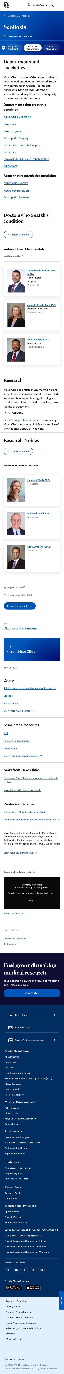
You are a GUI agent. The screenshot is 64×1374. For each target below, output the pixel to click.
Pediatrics (10, 152)
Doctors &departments (33, 47)
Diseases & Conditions (18, 15)
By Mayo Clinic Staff (14, 587)
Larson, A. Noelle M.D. (38, 480)
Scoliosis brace (11, 703)
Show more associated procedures (21, 755)
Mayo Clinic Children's (17, 116)
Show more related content (17, 710)
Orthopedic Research (17, 197)
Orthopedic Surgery (16, 138)
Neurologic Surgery (16, 183)
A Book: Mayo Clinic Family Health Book (24, 812)
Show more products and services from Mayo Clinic (30, 819)
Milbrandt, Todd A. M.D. (39, 513)
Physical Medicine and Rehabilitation (26, 159)
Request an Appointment (21, 36)
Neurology (10, 124)
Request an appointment (19, 605)
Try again (32, 900)
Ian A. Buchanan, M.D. (38, 339)
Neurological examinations (17, 740)
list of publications (22, 420)
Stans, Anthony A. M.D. (39, 546)
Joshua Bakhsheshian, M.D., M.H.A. (41, 272)
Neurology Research (16, 190)
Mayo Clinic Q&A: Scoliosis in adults (22, 789)
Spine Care (10, 165)
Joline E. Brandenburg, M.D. (41, 304)
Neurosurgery (12, 131)
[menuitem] (14, 48)
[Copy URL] (52, 893)
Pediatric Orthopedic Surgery (22, 145)
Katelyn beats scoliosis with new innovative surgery (30, 687)
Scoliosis (15, 26)
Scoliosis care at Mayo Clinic (18, 595)
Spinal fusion (10, 748)
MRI (6, 732)
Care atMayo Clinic (51, 47)
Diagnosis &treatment (14, 47)
